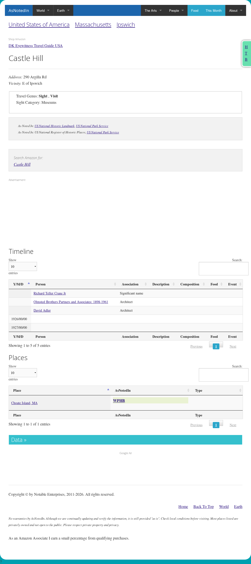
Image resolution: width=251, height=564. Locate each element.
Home (183, 506)
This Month (214, 10)
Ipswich (126, 24)
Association (130, 284)
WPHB (119, 400)
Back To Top (203, 506)
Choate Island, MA (24, 402)
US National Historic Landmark (55, 126)
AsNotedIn (19, 10)
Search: (237, 260)
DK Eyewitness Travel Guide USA (36, 45)
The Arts (151, 10)
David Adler (42, 310)
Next (233, 346)
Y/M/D (18, 284)
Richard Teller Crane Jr (50, 293)
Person (41, 284)
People (174, 10)
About (233, 10)
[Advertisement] (39, 215)
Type (198, 390)
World (41, 10)
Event (232, 284)
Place (17, 390)
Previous (196, 346)
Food (194, 10)
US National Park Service (92, 126)
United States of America (39, 24)
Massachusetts (93, 24)
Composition (189, 284)
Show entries (13, 266)
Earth (61, 10)
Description (160, 284)
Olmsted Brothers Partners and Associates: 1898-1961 (71, 301)
